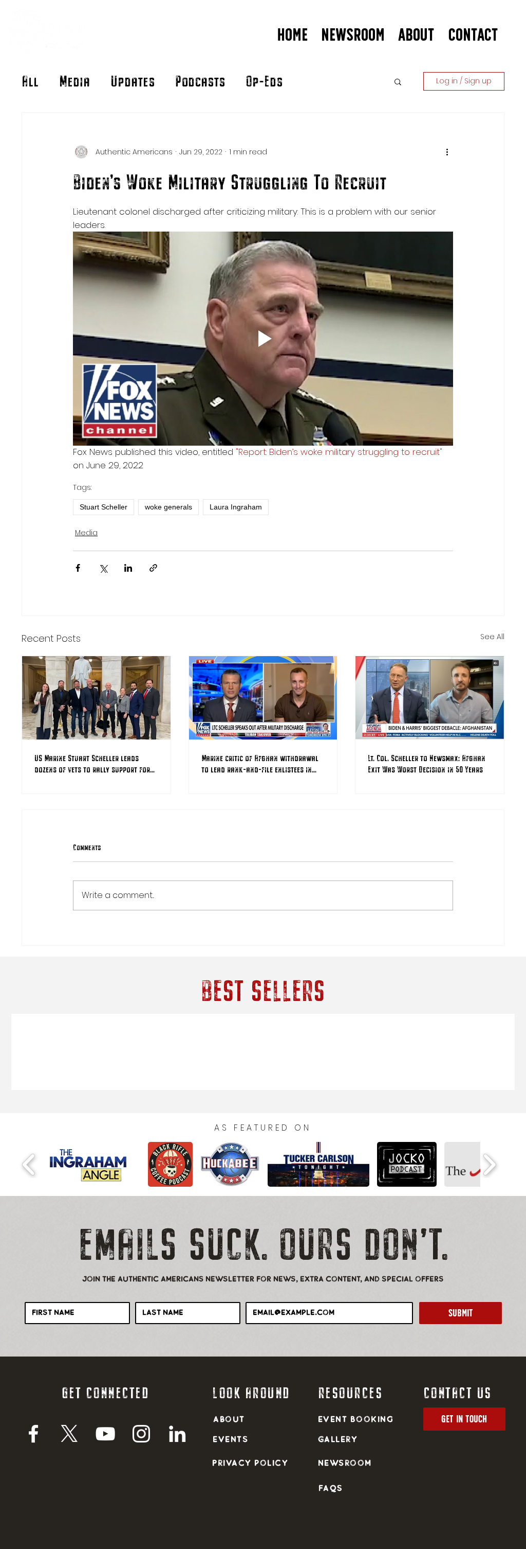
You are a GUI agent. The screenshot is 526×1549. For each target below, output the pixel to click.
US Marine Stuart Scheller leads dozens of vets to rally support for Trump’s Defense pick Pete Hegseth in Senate (92, 763)
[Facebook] (33, 1434)
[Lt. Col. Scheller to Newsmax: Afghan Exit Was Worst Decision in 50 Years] (429, 698)
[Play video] (263, 339)
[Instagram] (141, 1434)
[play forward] (489, 1164)
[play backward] (29, 1164)
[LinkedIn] (177, 1434)
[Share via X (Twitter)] (103, 568)
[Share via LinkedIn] (128, 568)
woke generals (168, 507)
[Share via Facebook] (78, 568)
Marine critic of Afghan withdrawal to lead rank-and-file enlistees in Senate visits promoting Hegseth (259, 763)
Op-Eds (264, 81)
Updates (132, 81)
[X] (69, 1434)
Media (74, 81)
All (30, 81)
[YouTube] (105, 1434)
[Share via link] (153, 568)
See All (492, 636)
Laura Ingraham (236, 507)
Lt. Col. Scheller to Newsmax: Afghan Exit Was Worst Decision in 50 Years (426, 763)
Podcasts (200, 81)
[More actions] (447, 152)
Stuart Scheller (103, 507)
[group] (263, 1052)
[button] (416, 30)
